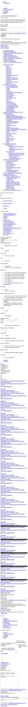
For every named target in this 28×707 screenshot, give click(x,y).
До (16, 240)
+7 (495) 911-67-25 (5, 663)
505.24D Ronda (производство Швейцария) (15, 272)
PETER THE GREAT (11, 133)
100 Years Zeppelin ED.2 (12, 87)
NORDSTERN (9, 109)
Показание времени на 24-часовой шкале (15, 297)
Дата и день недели (10, 290)
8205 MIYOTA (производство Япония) (14, 274)
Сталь (6, 310)
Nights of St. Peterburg (11, 130)
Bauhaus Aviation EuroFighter (13, 184)
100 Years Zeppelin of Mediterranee (14, 92)
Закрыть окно (4, 45)
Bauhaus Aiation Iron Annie (12, 182)
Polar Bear (8, 134)
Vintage (8, 141)
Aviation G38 (9, 179)
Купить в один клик (17, 690)
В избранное (4, 391)
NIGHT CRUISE (10, 108)
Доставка (5, 10)
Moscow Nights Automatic (12, 128)
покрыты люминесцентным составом (14, 340)
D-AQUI (14, 165)
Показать (5, 360)
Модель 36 (8, 72)
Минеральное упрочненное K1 (12, 325)
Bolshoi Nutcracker (21, 117)
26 (10, 229)
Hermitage (14, 122)
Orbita (7, 132)
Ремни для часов (17, 62)
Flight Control (17, 167)
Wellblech (14, 171)
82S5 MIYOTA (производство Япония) (14, 278)
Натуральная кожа (9, 357)
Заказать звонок (13, 15)
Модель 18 (8, 68)
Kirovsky (8, 124)
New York (8, 99)
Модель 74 (15, 79)
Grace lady (8, 91)
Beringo (13, 115)
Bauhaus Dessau (10, 187)
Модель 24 (8, 70)
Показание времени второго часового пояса (16, 296)
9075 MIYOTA (8, 281)
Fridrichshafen (9, 93)
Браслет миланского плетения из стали (14, 346)
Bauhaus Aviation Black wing (13, 183)
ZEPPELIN (13, 51)
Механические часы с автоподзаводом (14, 156)
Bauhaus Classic (10, 186)
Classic (12, 163)
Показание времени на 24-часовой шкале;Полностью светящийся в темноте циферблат (13, 300)
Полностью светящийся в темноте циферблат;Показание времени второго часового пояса (13, 304)
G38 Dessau (16, 170)
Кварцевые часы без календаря (16, 153)
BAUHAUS (13, 61)
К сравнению (12, 536)
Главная (5, 8)
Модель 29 (8, 71)
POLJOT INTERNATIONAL (10, 621)
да (5, 330)
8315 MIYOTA (8, 280)
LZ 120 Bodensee (10, 95)
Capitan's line (9, 162)
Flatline (8, 89)
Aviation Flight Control (11, 178)
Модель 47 (8, 74)
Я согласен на (14, 33)
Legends (8, 126)
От (1, 240)
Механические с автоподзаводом (13, 267)
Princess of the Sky (10, 111)
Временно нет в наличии (11, 245)
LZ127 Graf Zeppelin (11, 104)
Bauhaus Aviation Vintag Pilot (13, 176)
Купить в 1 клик (5, 390)
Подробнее (3, 389)
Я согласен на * (14, 600)
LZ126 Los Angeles (10, 103)
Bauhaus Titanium (10, 188)
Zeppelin (7, 250)
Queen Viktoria (9, 136)
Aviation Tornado (10, 180)
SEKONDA (13, 55)
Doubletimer (9, 120)
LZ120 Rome (9, 101)
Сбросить (5, 361)
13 (20, 228)
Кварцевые (8, 266)
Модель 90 (8, 80)
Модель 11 (8, 67)
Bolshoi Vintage (18, 118)
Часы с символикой (8, 9)
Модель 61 (8, 76)
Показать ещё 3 (7, 284)
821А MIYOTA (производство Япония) (14, 277)
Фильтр (2, 364)
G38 (11, 169)
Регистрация (6, 3)
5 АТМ (7, 335)
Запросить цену (13, 704)
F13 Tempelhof (9, 166)
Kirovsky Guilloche (10, 125)
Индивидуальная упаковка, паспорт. (14, 352)
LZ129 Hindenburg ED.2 (12, 107)
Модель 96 (15, 82)
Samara (8, 137)
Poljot (7, 66)
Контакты (5, 12)
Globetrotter (16, 121)
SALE (5, 13)
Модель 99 (8, 83)
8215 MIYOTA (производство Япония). (14, 275)
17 (7, 216)
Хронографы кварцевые (15, 158)
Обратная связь (4, 662)
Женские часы (9, 145)
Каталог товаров (5, 46)
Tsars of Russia (9, 140)
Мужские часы (10, 151)
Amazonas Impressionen (11, 161)
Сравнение (11, 390)
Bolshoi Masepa (18, 116)
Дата (6, 289)
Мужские (7, 261)
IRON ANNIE (15, 57)
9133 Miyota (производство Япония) (14, 283)
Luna (7, 100)
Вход (4, 1)
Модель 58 (15, 75)
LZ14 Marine (9, 96)
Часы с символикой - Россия (12, 59)
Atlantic (8, 88)
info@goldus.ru (22, 642)
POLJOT (11, 50)
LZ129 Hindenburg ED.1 (12, 105)
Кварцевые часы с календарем (16, 154)
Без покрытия (8, 315)
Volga (7, 142)
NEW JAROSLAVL (22, 129)
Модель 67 (15, 78)
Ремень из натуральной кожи (12, 347)
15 (15, 213)
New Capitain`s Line (11, 97)
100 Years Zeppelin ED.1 (12, 85)
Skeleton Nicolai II (10, 138)
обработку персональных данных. (17, 33)
